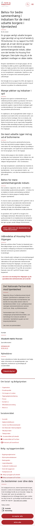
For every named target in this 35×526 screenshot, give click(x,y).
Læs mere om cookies (20, 500)
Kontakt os (5, 402)
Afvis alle (17, 522)
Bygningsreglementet (8, 454)
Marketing (8, 510)
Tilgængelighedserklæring (10, 396)
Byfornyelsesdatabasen (9, 457)
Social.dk (4, 419)
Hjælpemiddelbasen (8, 422)
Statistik (8, 508)
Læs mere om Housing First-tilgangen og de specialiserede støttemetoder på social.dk (16, 278)
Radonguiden (6, 460)
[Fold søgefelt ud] (28, 4)
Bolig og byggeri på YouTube (11, 477)
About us (5, 407)
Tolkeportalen (6, 433)
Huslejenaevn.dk (7, 472)
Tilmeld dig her (9, 371)
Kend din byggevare (8, 469)
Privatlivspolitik (6, 390)
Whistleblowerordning (9, 405)
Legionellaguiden (7, 463)
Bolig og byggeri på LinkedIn (11, 474)
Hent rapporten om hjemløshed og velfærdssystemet (16, 229)
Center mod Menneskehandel (11, 425)
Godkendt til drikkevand (9, 466)
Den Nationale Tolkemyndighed (11, 428)
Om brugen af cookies (9, 393)
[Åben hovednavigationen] (33, 4)
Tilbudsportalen (6, 430)
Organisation (6, 387)
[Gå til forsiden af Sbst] (5, 4)
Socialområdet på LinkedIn (11, 436)
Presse (4, 399)
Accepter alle (17, 516)
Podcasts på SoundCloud (11, 442)
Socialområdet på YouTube (11, 439)
